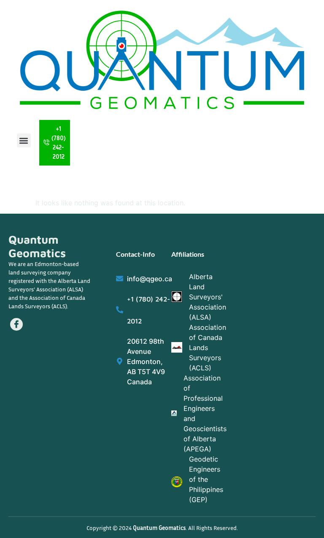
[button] (24, 140)
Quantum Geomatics (37, 246)
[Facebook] (16, 324)
